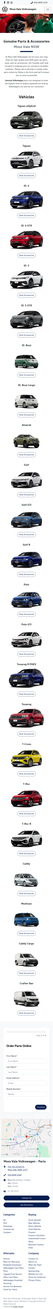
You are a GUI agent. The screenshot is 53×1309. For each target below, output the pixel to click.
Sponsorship (33, 1271)
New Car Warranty (11, 1262)
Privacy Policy (34, 1280)
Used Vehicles (34, 1229)
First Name (11, 1056)
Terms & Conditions (37, 1277)
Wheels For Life (35, 1274)
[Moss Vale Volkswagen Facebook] (5, 2)
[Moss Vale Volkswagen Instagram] (8, 2)
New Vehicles (34, 1223)
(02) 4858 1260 (14, 1175)
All (4, 1220)
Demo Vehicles (34, 1226)
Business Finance (36, 1244)
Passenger (7, 1226)
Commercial (8, 1229)
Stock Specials (34, 1220)
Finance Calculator (36, 1235)
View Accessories (26, 135)
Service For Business (12, 1286)
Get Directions (26, 1205)
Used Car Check (10, 1289)
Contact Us (27, 1198)
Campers (7, 1232)
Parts (5, 1271)
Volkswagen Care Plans (13, 1268)
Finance (31, 1232)
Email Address (13, 1078)
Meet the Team (35, 1265)
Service (6, 1258)
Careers (31, 1268)
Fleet (30, 1247)
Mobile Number (13, 1089)
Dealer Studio (18, 1307)
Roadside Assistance (12, 1265)
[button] (48, 9)
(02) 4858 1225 (41, 2)
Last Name (11, 1067)
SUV (5, 1223)
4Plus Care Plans (10, 1277)
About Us (32, 1262)
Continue (41, 1107)
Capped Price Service (12, 1274)
